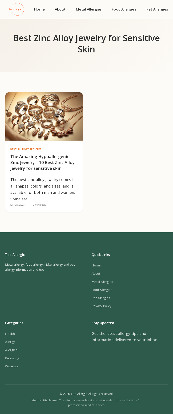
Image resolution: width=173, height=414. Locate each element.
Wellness (11, 366)
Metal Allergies (89, 9)
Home (39, 9)
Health (10, 333)
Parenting (12, 358)
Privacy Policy (101, 306)
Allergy (10, 341)
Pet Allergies (157, 9)
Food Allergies (124, 9)
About (60, 9)
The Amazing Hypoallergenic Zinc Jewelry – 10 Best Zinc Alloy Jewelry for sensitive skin (42, 162)
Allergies (11, 350)
